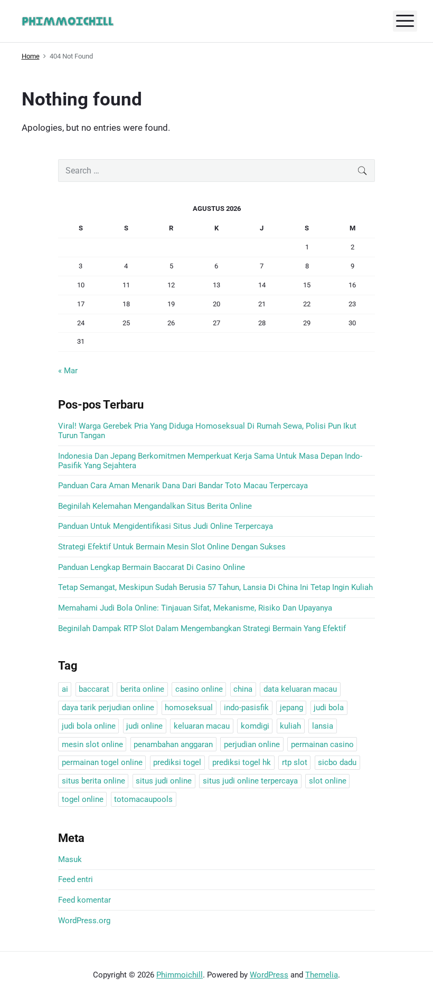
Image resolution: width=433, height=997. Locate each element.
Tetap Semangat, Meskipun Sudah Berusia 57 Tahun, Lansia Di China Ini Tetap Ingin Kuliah (215, 587)
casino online (199, 689)
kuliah (290, 726)
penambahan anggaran (173, 744)
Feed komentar (84, 900)
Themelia (321, 975)
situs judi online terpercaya (250, 781)
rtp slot (294, 762)
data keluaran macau (300, 689)
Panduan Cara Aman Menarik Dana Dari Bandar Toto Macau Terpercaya (183, 485)
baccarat (94, 689)
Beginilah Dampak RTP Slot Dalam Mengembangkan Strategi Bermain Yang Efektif (202, 628)
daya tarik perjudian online (108, 707)
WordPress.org (84, 920)
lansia (322, 726)
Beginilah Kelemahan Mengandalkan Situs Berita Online (155, 506)
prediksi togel (177, 762)
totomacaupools (143, 799)
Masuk (70, 859)
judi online (144, 726)
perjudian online (252, 744)
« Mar (68, 370)
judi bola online (89, 726)
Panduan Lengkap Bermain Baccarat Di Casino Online (151, 567)
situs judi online (164, 781)
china (242, 689)
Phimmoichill (179, 975)
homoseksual (189, 707)
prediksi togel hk (241, 762)
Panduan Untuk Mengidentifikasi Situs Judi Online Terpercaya (165, 526)
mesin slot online (92, 744)
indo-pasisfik (246, 707)
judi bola (329, 707)
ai (65, 689)
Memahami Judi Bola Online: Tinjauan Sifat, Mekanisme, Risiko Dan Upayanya (195, 608)
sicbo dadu (337, 762)
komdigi (255, 726)
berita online (142, 689)
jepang (291, 707)
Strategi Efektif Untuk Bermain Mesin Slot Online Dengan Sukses (172, 546)
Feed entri (75, 879)
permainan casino (322, 744)
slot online (327, 781)
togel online (82, 799)
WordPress (269, 975)
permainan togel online (102, 762)
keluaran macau (202, 726)
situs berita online (93, 781)
